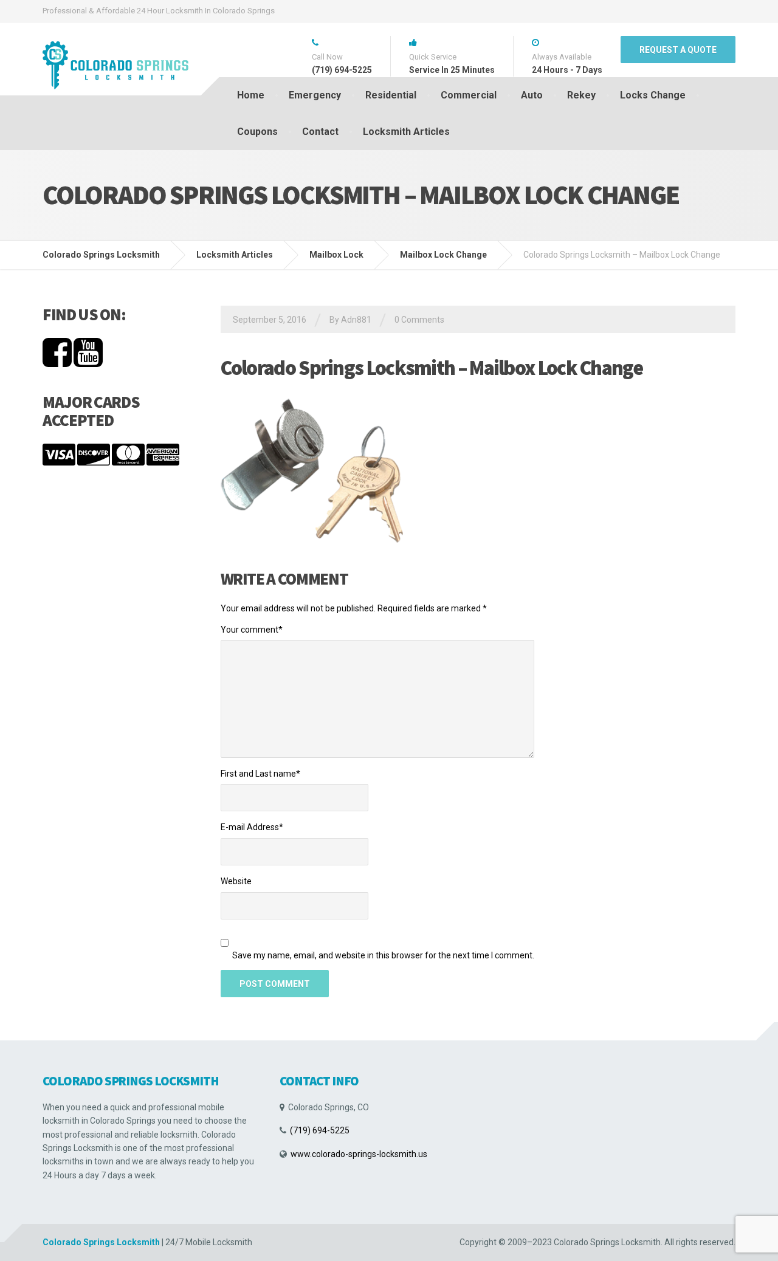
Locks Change (653, 95)
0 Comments (419, 320)
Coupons (257, 131)
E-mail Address (252, 827)
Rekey (581, 95)
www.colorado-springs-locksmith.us (359, 1154)
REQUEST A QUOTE (678, 50)
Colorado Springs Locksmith (101, 1242)
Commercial (469, 95)
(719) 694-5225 (319, 1130)
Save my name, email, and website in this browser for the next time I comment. (383, 955)
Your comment (252, 629)
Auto (532, 95)
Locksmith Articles (406, 131)
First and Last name (260, 773)
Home (250, 95)
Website (236, 881)
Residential (390, 95)
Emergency (315, 95)
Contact (320, 131)
